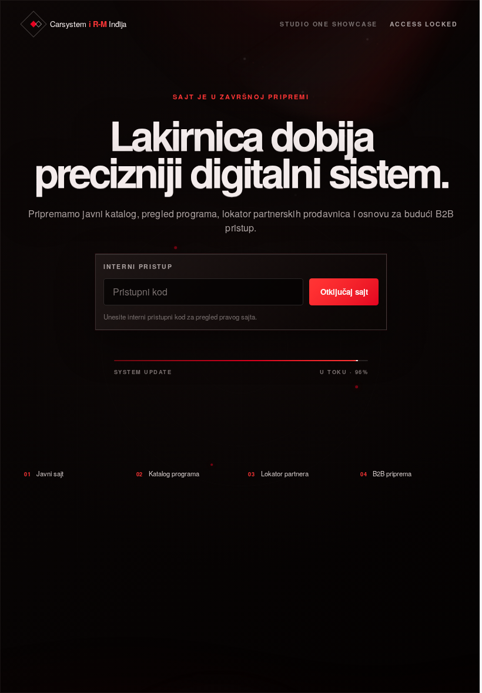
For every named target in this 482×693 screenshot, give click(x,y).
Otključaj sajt (344, 291)
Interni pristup (137, 266)
